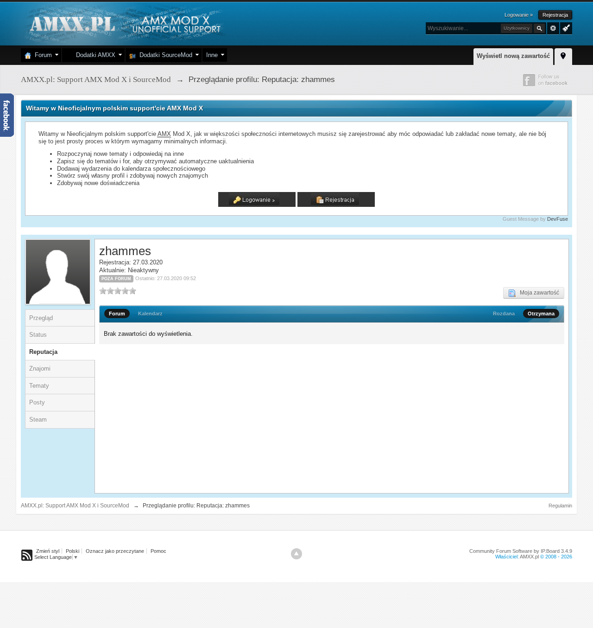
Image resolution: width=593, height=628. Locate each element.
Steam (38, 419)
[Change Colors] (565, 27)
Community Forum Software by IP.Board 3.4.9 (520, 551)
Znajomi (39, 368)
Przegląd (41, 317)
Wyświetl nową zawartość (513, 55)
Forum (41, 54)
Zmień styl (47, 551)
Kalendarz (150, 313)
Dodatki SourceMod (164, 54)
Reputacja (43, 351)
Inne (212, 54)
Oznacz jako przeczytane (115, 551)
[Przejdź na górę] (296, 553)
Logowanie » (519, 15)
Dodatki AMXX (93, 54)
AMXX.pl (529, 556)
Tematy (39, 385)
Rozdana (504, 313)
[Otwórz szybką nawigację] (563, 55)
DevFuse (557, 219)
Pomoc (158, 551)
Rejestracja (555, 15)
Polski (72, 551)
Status (38, 334)
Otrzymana (541, 313)
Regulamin (560, 505)
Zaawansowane (553, 28)
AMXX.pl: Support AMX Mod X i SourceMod (75, 505)
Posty (37, 402)
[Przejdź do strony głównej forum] (124, 22)
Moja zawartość (537, 292)
